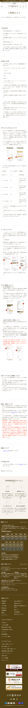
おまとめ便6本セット (18, 601)
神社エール (16, 609)
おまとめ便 (4, 605)
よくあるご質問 (5, 625)
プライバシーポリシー (6, 653)
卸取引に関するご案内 (6, 627)
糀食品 (3, 612)
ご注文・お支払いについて (7, 644)
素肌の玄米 (4, 608)
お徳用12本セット (18, 603)
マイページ (4, 631)
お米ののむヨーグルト (19, 614)
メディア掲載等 (5, 658)
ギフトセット (4, 615)
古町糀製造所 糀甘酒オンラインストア (12, 705)
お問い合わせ (4, 655)
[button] (1, 6)
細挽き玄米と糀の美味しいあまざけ (20, 606)
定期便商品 (4, 610)
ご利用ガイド (4, 622)
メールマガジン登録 (6, 636)
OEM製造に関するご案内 (7, 629)
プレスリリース (5, 660)
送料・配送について (6, 646)
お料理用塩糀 (17, 612)
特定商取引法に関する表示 (7, 651)
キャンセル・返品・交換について (9, 648)
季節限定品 (4, 601)
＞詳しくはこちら (23, 522)
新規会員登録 (4, 634)
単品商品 (3, 603)
